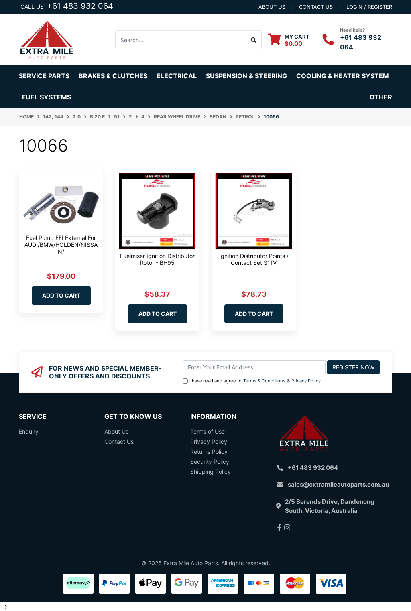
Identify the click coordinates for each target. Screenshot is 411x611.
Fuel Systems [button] (46, 97)
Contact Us (119, 441)
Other (381, 97)
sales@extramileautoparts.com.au (338, 484)
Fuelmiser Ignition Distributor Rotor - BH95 (157, 259)
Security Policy (209, 461)
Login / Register (369, 7)
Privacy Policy (306, 381)
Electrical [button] (177, 76)
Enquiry (29, 431)
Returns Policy (209, 451)
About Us (116, 431)
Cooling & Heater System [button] (342, 76)
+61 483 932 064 (80, 6)
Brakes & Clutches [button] (113, 76)
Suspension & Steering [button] (246, 76)
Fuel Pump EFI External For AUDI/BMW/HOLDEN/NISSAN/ (61, 244)
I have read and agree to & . (255, 381)
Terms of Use (207, 431)
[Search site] (254, 39)
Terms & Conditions (264, 381)
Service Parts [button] (44, 76)
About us (271, 7)
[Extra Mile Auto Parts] (47, 39)
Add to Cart (61, 295)
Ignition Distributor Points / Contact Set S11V (254, 259)
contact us (316, 7)
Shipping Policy (210, 471)
